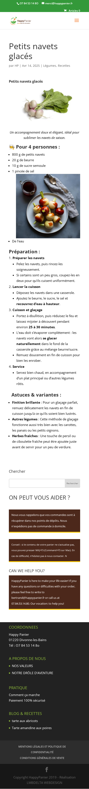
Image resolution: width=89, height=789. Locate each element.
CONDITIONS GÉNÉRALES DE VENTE (42, 758)
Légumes (49, 66)
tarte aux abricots (25, 721)
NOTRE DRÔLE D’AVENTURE (32, 673)
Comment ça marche (24, 695)
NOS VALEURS (22, 666)
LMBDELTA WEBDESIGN (44, 782)
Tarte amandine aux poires (32, 728)
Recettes (64, 66)
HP (17, 66)
